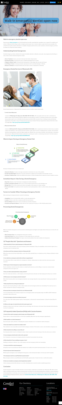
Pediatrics (36, 391)
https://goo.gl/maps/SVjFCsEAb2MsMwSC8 (20, 135)
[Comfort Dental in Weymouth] (5, 2)
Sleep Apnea (29, 391)
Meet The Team (21, 388)
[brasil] (58, 2)
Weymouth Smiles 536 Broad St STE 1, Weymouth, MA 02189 (51, 393)
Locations (42, 2)
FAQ (20, 391)
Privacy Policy (21, 392)
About (38, 2)
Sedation (36, 392)
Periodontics (37, 388)
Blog (35, 394)
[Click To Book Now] (52, 2)
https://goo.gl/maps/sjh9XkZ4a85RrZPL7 (21, 122)
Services (29, 387)
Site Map (20, 394)
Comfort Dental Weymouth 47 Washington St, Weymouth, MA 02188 (51, 388)
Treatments (22, 2)
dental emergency (14, 42)
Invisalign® (34, 2)
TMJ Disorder (37, 393)
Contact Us (47, 2)
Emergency (29, 393)
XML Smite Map (21, 393)
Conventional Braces (30, 394)
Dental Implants (28, 2)
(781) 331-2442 (48, 394)
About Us (21, 387)
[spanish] (60, 2)
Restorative (29, 392)
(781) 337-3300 (48, 390)
